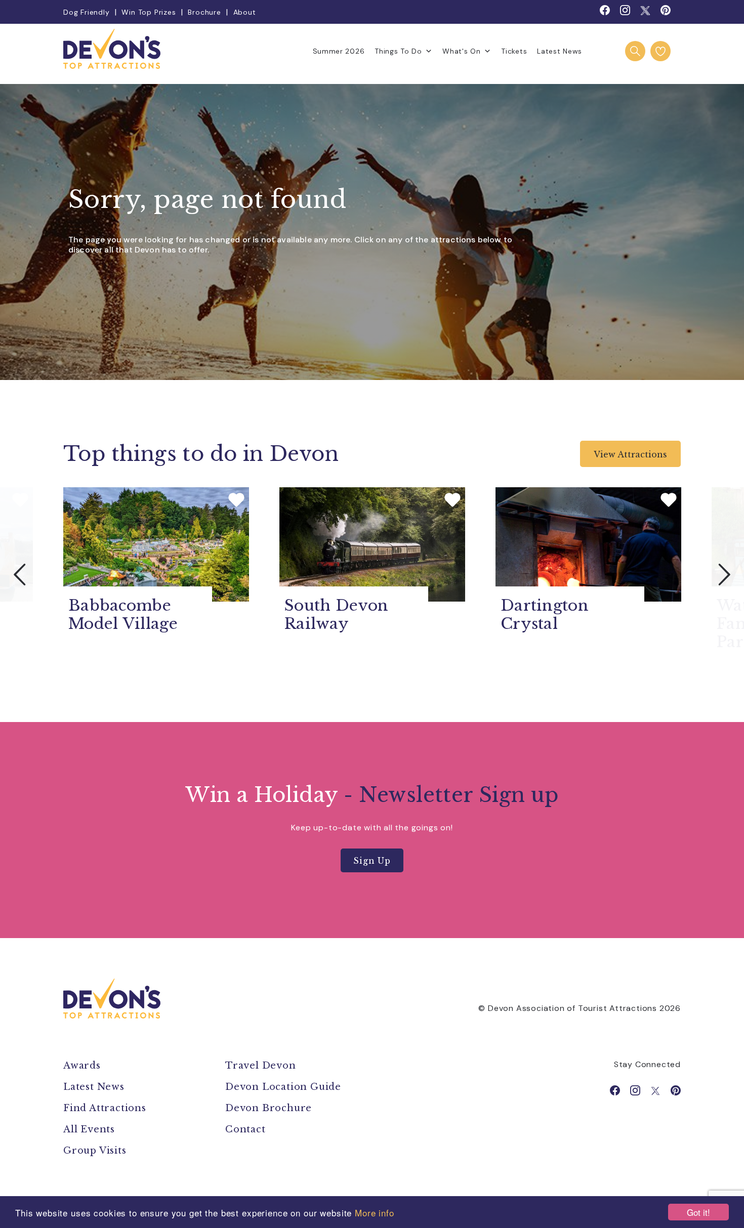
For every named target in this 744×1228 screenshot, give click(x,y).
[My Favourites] (660, 51)
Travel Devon (260, 1065)
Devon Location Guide (283, 1086)
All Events (89, 1129)
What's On (461, 51)
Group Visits (96, 1150)
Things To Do (398, 51)
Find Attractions (104, 1108)
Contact (245, 1129)
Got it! (698, 1212)
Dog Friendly (86, 12)
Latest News (559, 51)
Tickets (514, 51)
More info (374, 1212)
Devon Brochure (268, 1108)
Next (724, 574)
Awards (82, 1065)
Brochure (204, 12)
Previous (20, 574)
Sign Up (372, 861)
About (244, 12)
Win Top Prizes (148, 12)
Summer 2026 (339, 51)
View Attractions (630, 454)
